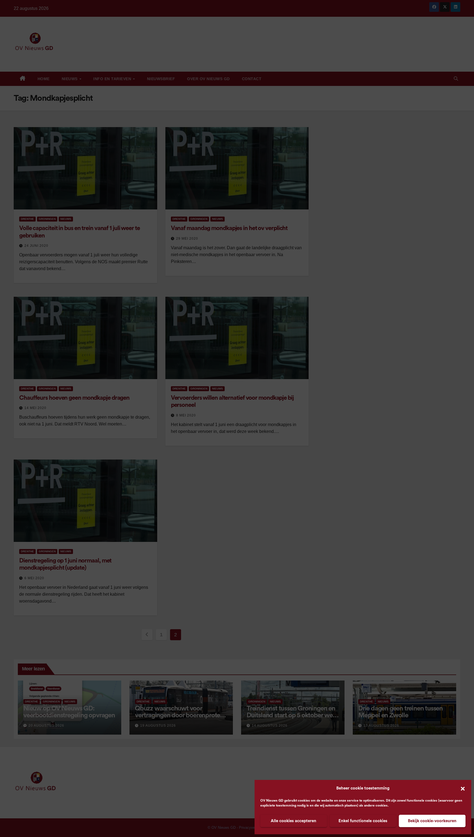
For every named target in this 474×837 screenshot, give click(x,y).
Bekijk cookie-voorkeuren (432, 821)
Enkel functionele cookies (362, 821)
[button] (462, 788)
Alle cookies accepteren (293, 821)
